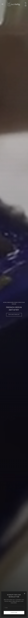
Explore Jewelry (14, 314)
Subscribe (14, 612)
